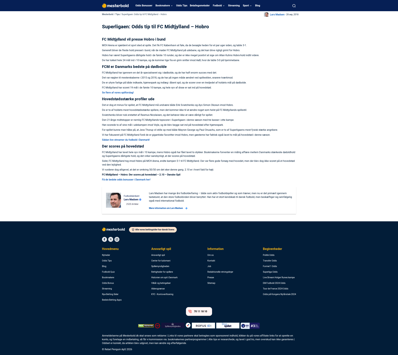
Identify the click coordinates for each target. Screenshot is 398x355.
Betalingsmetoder (200, 5)
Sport (246, 5)
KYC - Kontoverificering (162, 294)
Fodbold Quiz (108, 272)
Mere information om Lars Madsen (166, 208)
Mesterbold (107, 14)
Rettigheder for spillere (162, 272)
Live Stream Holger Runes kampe (279, 277)
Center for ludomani (160, 260)
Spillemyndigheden (160, 266)
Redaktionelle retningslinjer (220, 272)
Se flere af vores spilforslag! (118, 93)
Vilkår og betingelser (161, 283)
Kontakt (211, 260)
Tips (117, 14)
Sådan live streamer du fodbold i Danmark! (126, 140)
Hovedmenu (110, 249)
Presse (210, 277)
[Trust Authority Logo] (172, 326)
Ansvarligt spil (161, 249)
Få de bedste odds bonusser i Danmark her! (126, 180)
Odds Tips (181, 5)
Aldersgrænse (158, 288)
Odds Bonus (108, 283)
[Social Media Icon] (104, 239)
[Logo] (115, 230)
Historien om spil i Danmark (164, 277)
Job (209, 266)
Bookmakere (162, 5)
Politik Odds (268, 255)
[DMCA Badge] (146, 326)
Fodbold (217, 5)
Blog (257, 5)
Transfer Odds (270, 260)
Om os (210, 255)
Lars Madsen (277, 14)
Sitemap (211, 283)
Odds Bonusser (143, 5)
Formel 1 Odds (270, 266)
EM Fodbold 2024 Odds (274, 283)
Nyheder (106, 255)
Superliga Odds (270, 272)
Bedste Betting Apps (112, 300)
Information (215, 249)
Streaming (234, 5)
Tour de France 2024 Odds (275, 288)
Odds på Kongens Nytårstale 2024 (279, 294)
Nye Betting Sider (110, 294)
